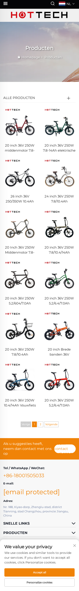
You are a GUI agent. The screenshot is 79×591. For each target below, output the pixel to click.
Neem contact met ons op (64, 448)
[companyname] (39, 15)
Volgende (51, 424)
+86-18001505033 (23, 476)
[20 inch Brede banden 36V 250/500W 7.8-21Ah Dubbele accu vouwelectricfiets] (59, 327)
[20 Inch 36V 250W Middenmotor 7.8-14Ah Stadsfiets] (19, 225)
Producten (53, 57)
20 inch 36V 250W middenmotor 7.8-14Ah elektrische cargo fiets (20, 148)
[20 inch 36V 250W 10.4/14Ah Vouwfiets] (19, 378)
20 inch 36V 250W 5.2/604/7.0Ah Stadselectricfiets (19, 301)
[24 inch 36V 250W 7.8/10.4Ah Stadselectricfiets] (59, 174)
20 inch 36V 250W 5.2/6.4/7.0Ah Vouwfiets (59, 403)
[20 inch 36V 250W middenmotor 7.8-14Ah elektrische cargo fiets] (19, 123)
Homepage (31, 57)
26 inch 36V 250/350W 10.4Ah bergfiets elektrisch (19, 199)
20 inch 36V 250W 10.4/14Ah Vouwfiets (20, 402)
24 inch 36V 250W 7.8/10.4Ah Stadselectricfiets (59, 199)
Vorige (26, 424)
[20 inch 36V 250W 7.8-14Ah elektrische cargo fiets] (59, 123)
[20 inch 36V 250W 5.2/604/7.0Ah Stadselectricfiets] (19, 276)
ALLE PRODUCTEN (19, 98)
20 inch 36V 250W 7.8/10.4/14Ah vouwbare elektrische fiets (59, 250)
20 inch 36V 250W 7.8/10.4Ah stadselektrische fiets (19, 352)
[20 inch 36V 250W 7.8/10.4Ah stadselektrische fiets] (19, 327)
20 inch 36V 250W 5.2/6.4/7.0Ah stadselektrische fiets (59, 301)
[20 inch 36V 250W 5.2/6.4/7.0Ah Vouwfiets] (59, 378)
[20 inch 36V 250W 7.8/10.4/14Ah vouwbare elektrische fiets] (59, 225)
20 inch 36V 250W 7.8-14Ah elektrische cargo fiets (59, 148)
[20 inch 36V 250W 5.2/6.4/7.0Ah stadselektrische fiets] (59, 276)
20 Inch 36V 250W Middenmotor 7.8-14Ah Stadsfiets (20, 250)
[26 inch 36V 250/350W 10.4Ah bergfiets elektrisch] (19, 174)
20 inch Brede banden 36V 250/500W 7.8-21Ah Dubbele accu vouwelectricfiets (59, 352)
